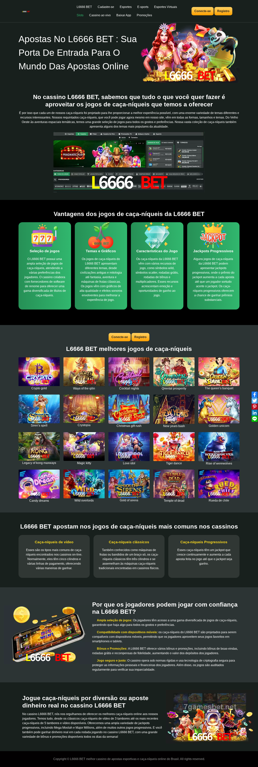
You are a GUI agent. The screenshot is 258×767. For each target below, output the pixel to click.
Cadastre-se (106, 7)
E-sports (142, 7)
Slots (80, 15)
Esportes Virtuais (165, 7)
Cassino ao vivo (100, 15)
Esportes (126, 7)
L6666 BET (84, 7)
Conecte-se (202, 11)
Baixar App (123, 15)
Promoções (144, 15)
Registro (223, 11)
